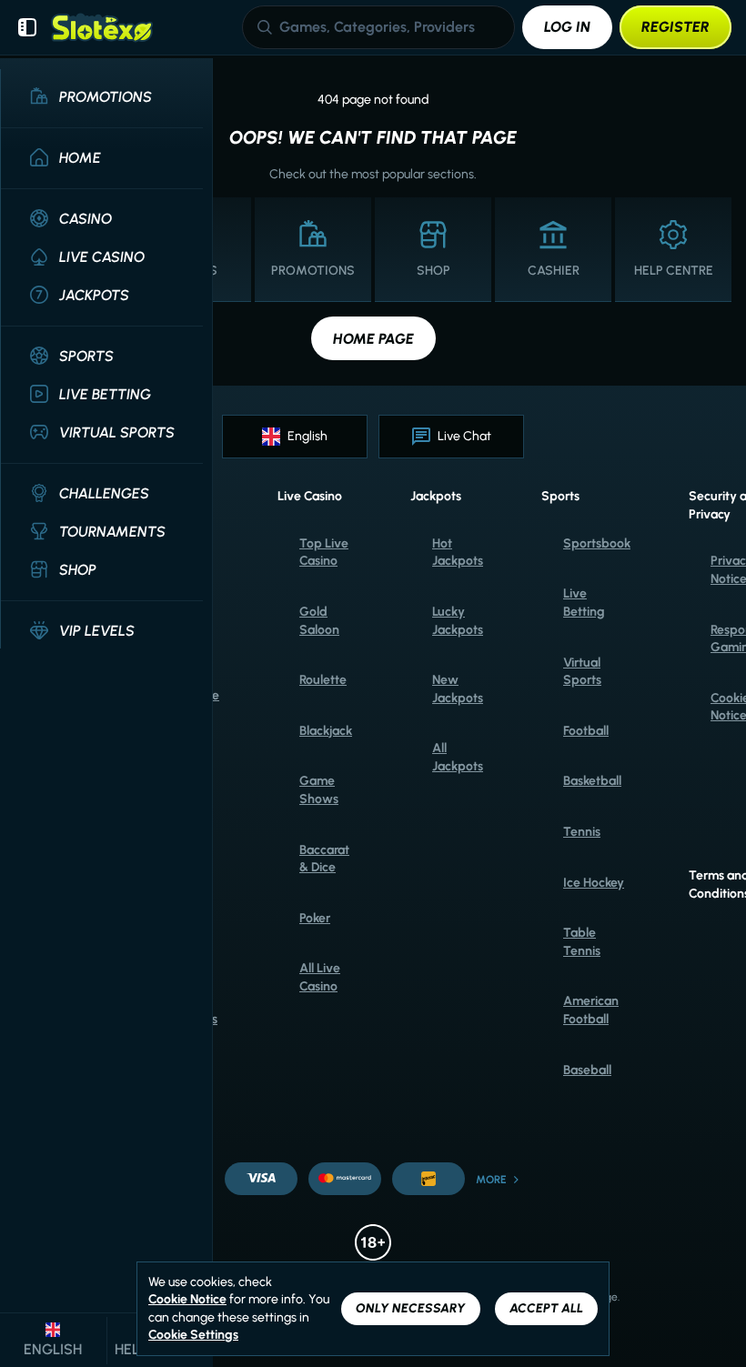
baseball (587, 1070)
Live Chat (464, 436)
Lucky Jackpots (457, 621)
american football (591, 1010)
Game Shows (318, 790)
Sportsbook (596, 543)
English (307, 436)
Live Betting (584, 602)
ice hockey (593, 882)
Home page (373, 338)
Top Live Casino (323, 552)
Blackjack (325, 731)
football (586, 731)
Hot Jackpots (457, 552)
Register (675, 26)
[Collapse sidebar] (27, 27)
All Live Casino (319, 977)
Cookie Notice (187, 1299)
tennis (581, 831)
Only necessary (411, 1308)
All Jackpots (457, 757)
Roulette (323, 680)
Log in (567, 26)
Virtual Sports (582, 672)
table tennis (581, 942)
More (491, 1179)
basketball (592, 781)
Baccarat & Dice (324, 859)
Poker (314, 918)
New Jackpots (457, 689)
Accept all (546, 1308)
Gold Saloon (319, 621)
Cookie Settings (193, 1335)
